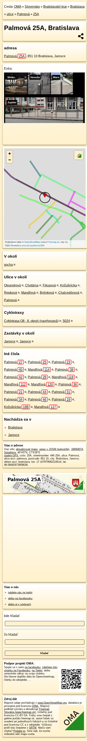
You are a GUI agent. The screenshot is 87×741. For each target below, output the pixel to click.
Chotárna (31, 285)
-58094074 (77, 449)
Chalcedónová (68, 292)
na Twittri (37, 670)
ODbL (35, 706)
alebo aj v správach (19, 604)
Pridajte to (19, 730)
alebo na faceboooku (20, 598)
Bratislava (77, 6)
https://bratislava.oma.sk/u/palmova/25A (24, 245)
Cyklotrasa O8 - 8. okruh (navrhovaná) (31, 321)
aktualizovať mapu (27, 449)
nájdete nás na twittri (20, 592)
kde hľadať (12, 616)
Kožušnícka (68, 285)
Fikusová (49, 285)
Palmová (23, 14)
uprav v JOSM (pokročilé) (54, 449)
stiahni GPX (11, 455)
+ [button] (9, 153)
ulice (10, 14)
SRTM (32, 727)
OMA (17, 6)
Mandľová (28, 292)
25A (36, 14)
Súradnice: (10, 452)
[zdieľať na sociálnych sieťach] (81, 36)
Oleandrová (12, 285)
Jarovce (9, 341)
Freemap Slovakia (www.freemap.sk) (26, 711)
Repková (10, 292)
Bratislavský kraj (55, 6)
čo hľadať (11, 634)
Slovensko (32, 6)
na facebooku (32, 667)
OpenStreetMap (32, 241)
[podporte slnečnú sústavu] (44, 122)
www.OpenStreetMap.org (52, 702)
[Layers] (78, 155)
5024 (66, 321)
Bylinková (47, 292)
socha (8, 264)
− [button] (9, 159)
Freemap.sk (53, 241)
